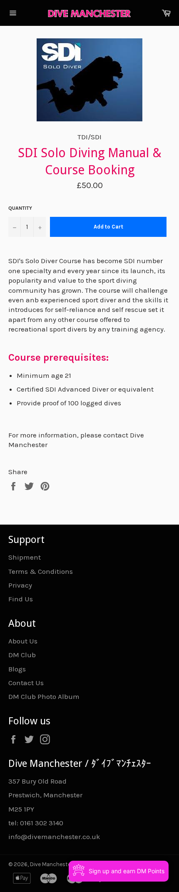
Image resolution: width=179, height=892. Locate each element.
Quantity (20, 208)
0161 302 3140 (41, 823)
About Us (22, 641)
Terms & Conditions (40, 571)
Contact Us (26, 682)
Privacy (20, 585)
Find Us (20, 599)
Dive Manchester (51, 864)
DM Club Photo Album (44, 696)
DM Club (22, 655)
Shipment (24, 557)
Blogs (17, 669)
